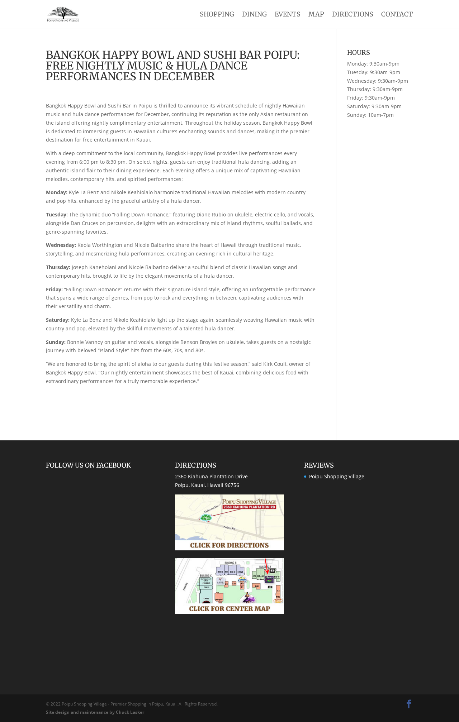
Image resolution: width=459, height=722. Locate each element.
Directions (352, 15)
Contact (397, 15)
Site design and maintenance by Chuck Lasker (95, 712)
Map (316, 15)
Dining (254, 15)
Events (288, 15)
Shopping (217, 15)
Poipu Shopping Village (336, 476)
